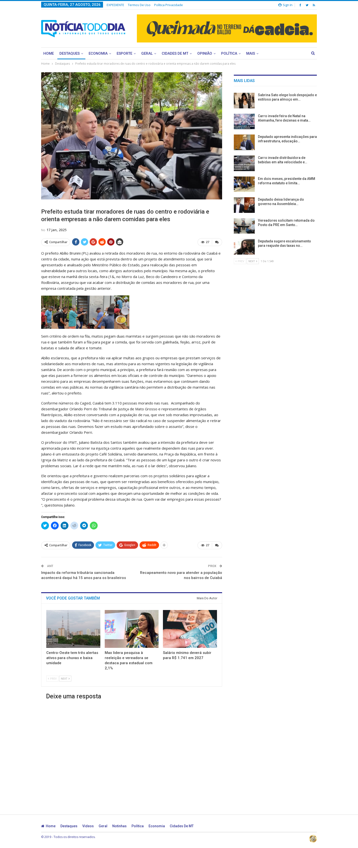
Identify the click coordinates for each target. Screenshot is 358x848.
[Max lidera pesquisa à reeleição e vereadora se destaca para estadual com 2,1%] (132, 629)
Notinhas (119, 826)
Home (48, 53)
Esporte (124, 53)
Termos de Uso (139, 5)
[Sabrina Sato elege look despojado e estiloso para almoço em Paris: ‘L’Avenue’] (244, 100)
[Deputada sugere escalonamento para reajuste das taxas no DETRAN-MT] (244, 247)
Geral (147, 53)
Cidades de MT (175, 53)
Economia (98, 53)
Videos (88, 826)
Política (229, 53)
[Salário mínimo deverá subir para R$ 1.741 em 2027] (190, 629)
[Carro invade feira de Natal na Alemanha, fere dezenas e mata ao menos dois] (244, 121)
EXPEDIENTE (115, 5)
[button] (77, 312)
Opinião (204, 53)
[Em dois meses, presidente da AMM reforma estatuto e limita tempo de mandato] (244, 184)
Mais (250, 53)
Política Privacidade (168, 5)
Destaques (69, 53)
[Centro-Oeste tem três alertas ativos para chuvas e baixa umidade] (73, 629)
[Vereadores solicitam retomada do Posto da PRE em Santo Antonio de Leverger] (244, 226)
